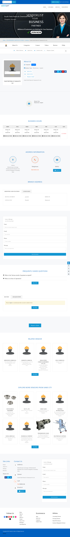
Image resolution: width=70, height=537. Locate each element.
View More (35, 307)
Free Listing (56, 2)
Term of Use (21, 520)
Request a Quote (50, 50)
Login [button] (63, 1)
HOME (44, 7)
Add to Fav (29, 50)
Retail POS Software (57, 520)
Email (5, 231)
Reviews (5, 470)
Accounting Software (57, 516)
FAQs (63, 45)
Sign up (20, 514)
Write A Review (19, 50)
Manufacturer (36, 68)
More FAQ (35, 282)
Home (4, 40)
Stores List (38, 518)
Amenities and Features (12, 191)
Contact (37, 45)
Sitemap (4, 468)
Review (55, 45)
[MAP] (68, 268)
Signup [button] (67, 1)
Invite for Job (39, 50)
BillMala (55, 513)
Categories (50, 7)
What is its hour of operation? (12, 278)
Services (57, 7)
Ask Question (17, 296)
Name (5, 224)
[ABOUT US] (68, 263)
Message (6, 245)
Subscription (65, 7)
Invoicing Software (56, 518)
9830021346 (36, 169)
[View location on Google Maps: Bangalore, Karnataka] (4, 19)
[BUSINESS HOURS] (68, 265)
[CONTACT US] (68, 274)
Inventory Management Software (59, 522)
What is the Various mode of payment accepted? (18, 275)
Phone (5, 238)
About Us (15, 45)
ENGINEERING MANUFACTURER (15, 40)
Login (20, 515)
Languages (26, 191)
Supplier (41, 68)
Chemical (27, 40)
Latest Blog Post (22, 524)
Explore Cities (39, 521)
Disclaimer (21, 522)
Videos (46, 45)
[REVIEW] (68, 271)
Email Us (58, 170)
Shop (37, 516)
